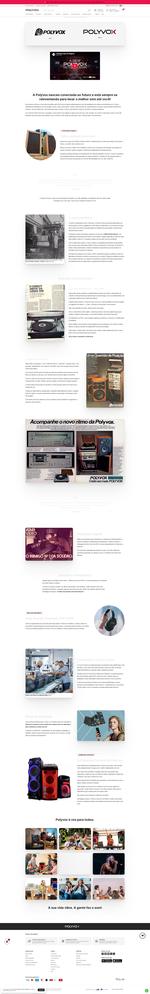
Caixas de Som (48, 14)
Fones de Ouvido (75, 14)
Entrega (78, 956)
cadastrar (116, 11)
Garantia (78, 958)
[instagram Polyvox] (103, 954)
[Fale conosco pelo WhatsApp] (146, 990)
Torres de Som (55, 958)
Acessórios (65, 14)
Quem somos (28, 953)
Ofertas (97, 14)
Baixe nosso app (41, 5)
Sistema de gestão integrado (83, 964)
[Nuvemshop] (117, 989)
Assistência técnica (53, 5)
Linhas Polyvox (30, 5)
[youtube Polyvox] (108, 954)
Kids (103, 14)
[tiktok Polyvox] (111, 954)
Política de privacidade (82, 953)
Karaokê (58, 14)
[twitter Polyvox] (114, 954)
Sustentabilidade (29, 958)
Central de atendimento (101, 10)
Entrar (110, 11)
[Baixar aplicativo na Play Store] (107, 961)
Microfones (54, 964)
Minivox (53, 960)
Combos (53, 969)
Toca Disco (38, 14)
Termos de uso (29, 960)
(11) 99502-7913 (114, 5)
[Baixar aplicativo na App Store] (117, 961)
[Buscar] (89, 10)
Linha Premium (29, 14)
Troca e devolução (81, 960)
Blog (26, 956)
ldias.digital (105, 989)
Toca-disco (54, 953)
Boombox (53, 962)
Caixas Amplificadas (56, 956)
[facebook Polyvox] (105, 954)
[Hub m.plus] (97, 989)
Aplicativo (78, 962)
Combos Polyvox (86, 14)
